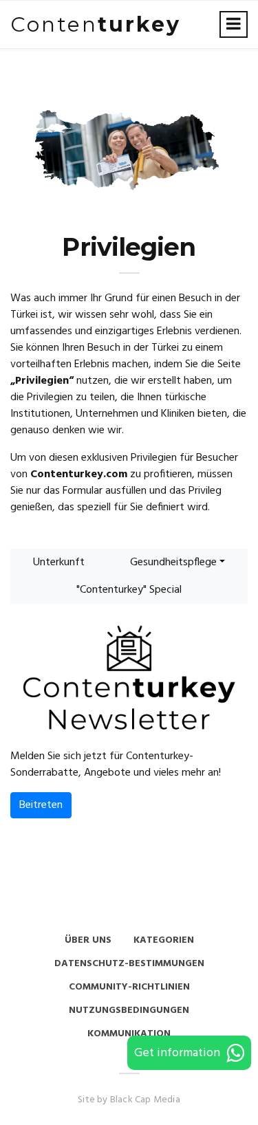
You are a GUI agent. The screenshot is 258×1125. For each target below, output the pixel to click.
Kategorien (163, 940)
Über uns (88, 940)
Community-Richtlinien (129, 987)
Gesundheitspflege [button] (173, 562)
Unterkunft (59, 562)
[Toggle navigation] (233, 24)
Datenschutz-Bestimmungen (129, 964)
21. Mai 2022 (204, 723)
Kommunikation (129, 1034)
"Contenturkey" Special (129, 590)
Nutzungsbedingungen (129, 1010)
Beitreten (41, 805)
